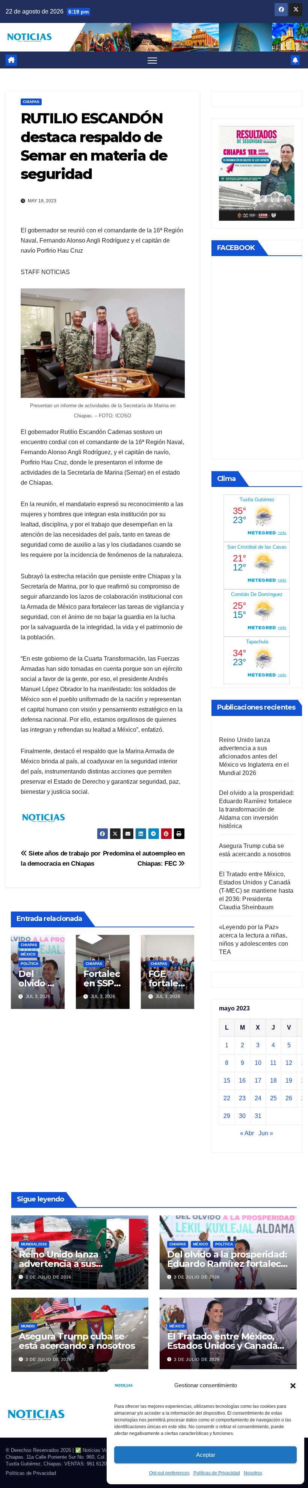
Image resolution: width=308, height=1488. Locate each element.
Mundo (28, 1326)
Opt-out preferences (169, 1473)
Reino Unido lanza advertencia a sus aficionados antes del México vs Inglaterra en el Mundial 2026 (254, 756)
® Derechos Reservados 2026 (39, 1450)
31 (258, 1116)
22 (226, 1098)
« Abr (247, 1133)
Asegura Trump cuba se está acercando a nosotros (77, 1341)
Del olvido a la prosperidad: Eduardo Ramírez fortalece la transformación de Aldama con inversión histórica (256, 809)
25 (273, 1098)
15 (226, 1080)
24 (258, 1098)
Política (29, 964)
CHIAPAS (31, 102)
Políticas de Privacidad (216, 1473)
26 (288, 1098)
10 (258, 1063)
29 (226, 1116)
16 (242, 1080)
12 (288, 1063)
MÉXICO (28, 954)
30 (242, 1116)
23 (242, 1098)
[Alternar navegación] (152, 60)
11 (273, 1063)
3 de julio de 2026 (48, 1277)
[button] (293, 1385)
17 (258, 1080)
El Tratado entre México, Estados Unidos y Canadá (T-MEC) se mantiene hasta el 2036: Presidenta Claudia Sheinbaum (256, 890)
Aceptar (205, 1455)
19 (288, 1080)
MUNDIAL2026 (34, 1244)
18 (273, 1080)
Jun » (265, 1133)
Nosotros (253, 1473)
